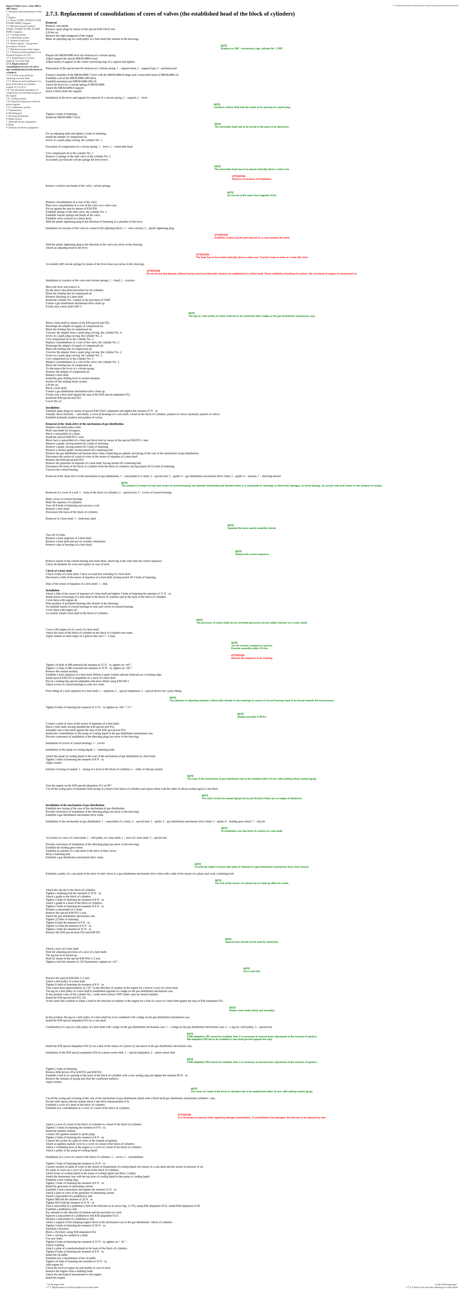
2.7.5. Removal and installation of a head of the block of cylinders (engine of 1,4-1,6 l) (23, 84)
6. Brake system (14, 118)
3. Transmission (14, 110)
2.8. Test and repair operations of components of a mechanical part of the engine (23, 92)
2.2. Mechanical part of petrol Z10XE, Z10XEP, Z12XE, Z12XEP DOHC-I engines (23, 29)
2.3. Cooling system (16, 34)
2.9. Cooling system (16, 98)
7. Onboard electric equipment (21, 121)
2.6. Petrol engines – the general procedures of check (22, 45)
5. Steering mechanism (17, 116)
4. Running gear (14, 113)
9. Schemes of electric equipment (22, 127)
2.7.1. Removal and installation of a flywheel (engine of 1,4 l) (23, 53)
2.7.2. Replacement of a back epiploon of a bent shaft (20, 59)
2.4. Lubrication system (17, 37)
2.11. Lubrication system (18, 107)
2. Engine (11, 17)
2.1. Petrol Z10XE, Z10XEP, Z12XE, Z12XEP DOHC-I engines (24, 21)
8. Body (10, 124)
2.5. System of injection (17, 40)
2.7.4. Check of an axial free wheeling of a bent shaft (20, 77)
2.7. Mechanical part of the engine (23, 49)
